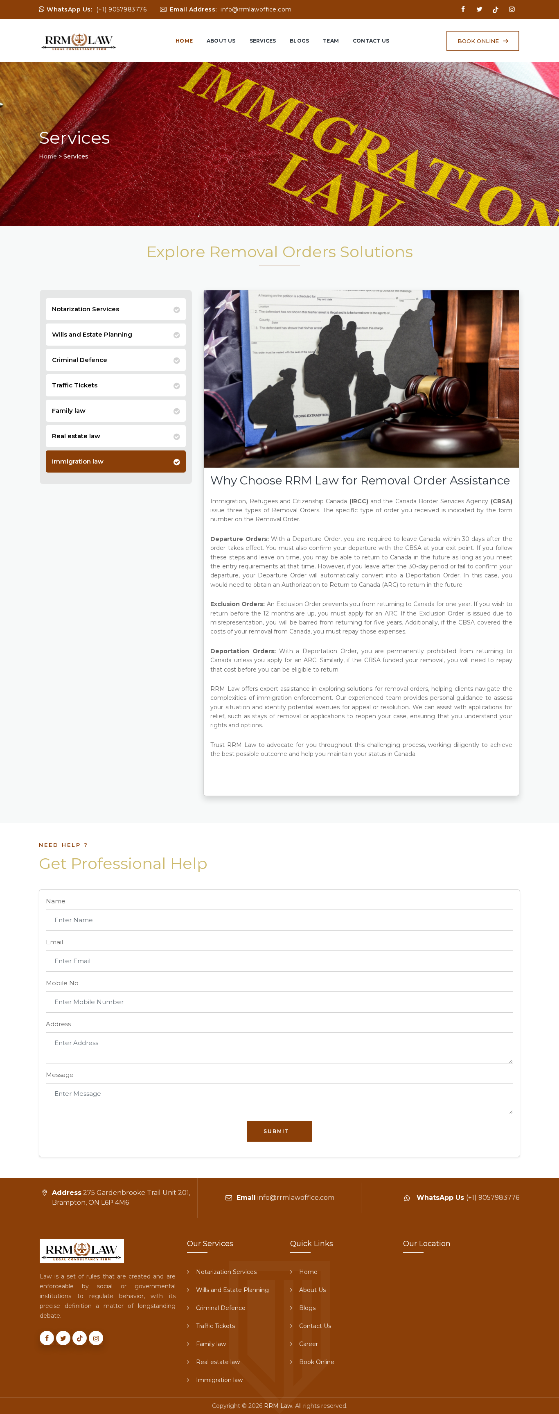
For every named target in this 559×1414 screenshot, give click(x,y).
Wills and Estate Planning (92, 334)
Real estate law (76, 436)
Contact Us (371, 41)
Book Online (316, 1362)
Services (263, 41)
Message (60, 1075)
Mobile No (62, 983)
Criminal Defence (79, 360)
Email (54, 942)
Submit (276, 1131)
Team (331, 41)
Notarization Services (85, 309)
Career (308, 1344)
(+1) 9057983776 (121, 9)
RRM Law (278, 1405)
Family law (69, 410)
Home (184, 41)
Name (55, 901)
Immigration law (78, 461)
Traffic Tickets (74, 385)
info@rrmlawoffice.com (256, 9)
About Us (221, 41)
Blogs (299, 41)
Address (58, 1024)
